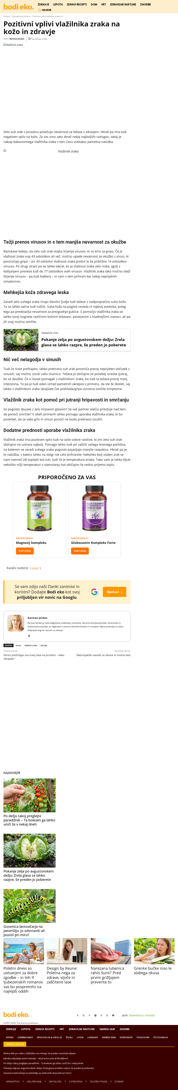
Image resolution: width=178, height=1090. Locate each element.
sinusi (18, 645)
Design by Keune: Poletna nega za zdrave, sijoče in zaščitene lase (62, 975)
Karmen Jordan (17, 38)
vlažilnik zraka (30, 645)
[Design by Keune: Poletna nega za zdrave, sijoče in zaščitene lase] (67, 951)
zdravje (44, 645)
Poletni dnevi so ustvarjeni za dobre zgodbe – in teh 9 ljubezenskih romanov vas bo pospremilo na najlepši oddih (23, 980)
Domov (6, 16)
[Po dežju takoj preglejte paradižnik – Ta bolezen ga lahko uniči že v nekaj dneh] (29, 795)
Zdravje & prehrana (21, 16)
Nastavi (114, 591)
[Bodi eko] (18, 7)
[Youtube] (113, 1015)
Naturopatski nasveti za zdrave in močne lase (103, 655)
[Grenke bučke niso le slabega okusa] (154, 951)
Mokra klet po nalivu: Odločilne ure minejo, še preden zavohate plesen (39, 1053)
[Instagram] (84, 1015)
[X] (107, 1015)
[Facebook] (29, 635)
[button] (44, 9)
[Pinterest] (89, 1015)
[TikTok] (101, 1015)
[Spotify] (95, 1015)
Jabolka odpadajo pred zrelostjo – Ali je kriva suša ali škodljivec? (35, 1058)
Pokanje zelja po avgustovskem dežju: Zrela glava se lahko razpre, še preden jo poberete (83, 342)
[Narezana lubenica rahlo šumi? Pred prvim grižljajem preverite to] (111, 951)
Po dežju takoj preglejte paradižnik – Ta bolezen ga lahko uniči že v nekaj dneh (29, 820)
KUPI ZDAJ (25, 550)
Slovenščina (136, 1015)
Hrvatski (150, 1015)
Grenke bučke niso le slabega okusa (153, 970)
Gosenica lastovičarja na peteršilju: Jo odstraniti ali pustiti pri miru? (24, 930)
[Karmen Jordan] (15, 626)
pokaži (35, 568)
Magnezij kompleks (31, 543)
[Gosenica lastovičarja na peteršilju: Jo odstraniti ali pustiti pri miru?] (29, 906)
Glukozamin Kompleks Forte (93, 543)
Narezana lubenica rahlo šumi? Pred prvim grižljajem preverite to (107, 975)
